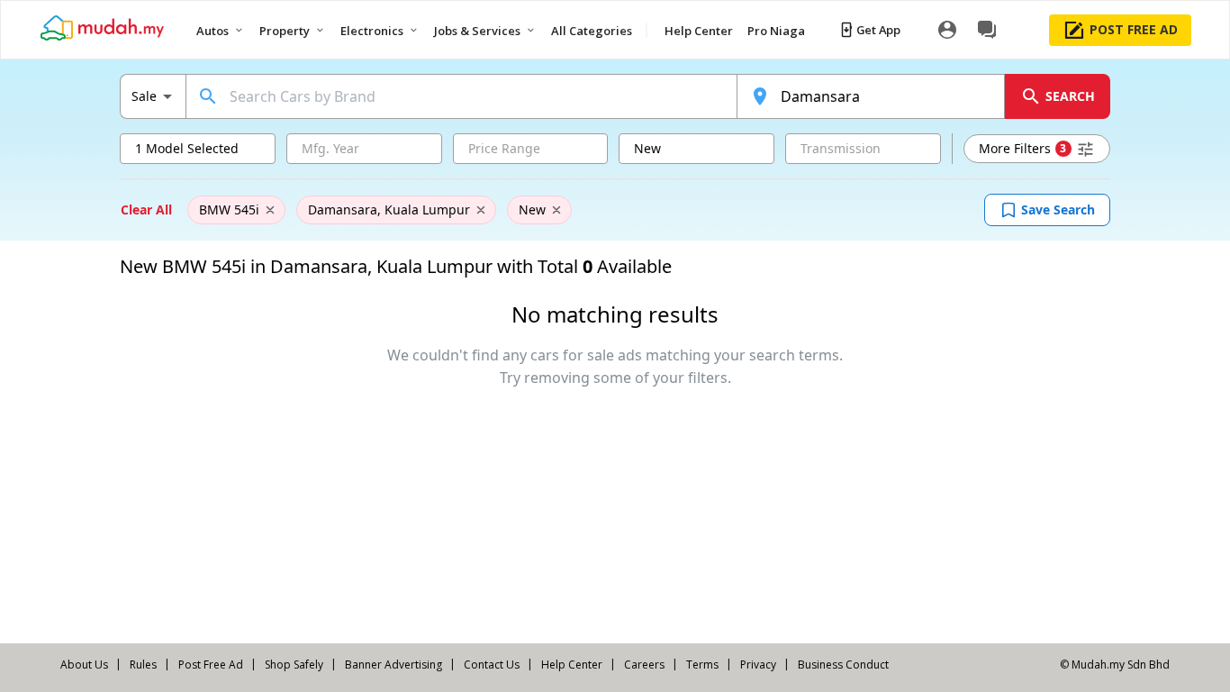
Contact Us (492, 664)
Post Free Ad (210, 664)
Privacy (758, 664)
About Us (84, 664)
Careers (644, 664)
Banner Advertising (393, 664)
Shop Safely (294, 664)
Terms (702, 664)
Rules (143, 664)
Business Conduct (843, 664)
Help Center (571, 664)
